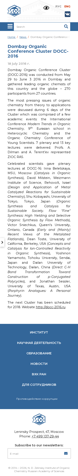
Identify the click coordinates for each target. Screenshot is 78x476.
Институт (39, 332)
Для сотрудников (39, 385)
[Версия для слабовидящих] (46, 8)
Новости (39, 364)
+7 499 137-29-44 (45, 436)
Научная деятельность (39, 343)
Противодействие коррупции (36, 398)
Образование (39, 353)
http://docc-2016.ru (50, 307)
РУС (58, 6)
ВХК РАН (39, 374)
